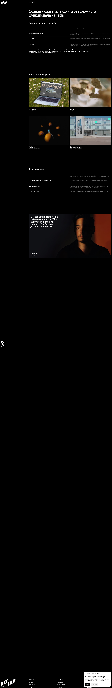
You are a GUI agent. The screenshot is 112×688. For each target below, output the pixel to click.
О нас (30, 685)
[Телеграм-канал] (2, 342)
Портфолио (32, 684)
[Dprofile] (2, 345)
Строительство (61, 684)
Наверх (3, 686)
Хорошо (88, 684)
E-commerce (60, 682)
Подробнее (94, 684)
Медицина (59, 685)
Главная (31, 682)
